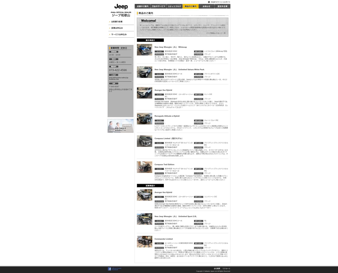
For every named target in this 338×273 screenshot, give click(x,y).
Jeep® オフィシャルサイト (220, 2)
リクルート (226, 268)
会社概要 (217, 268)
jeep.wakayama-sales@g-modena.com (118, 78)
